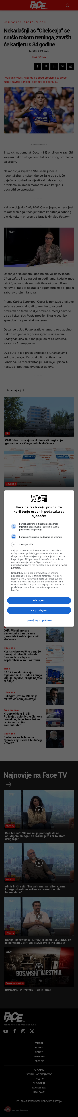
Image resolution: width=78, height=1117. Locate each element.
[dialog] (39, 558)
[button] (39, 544)
